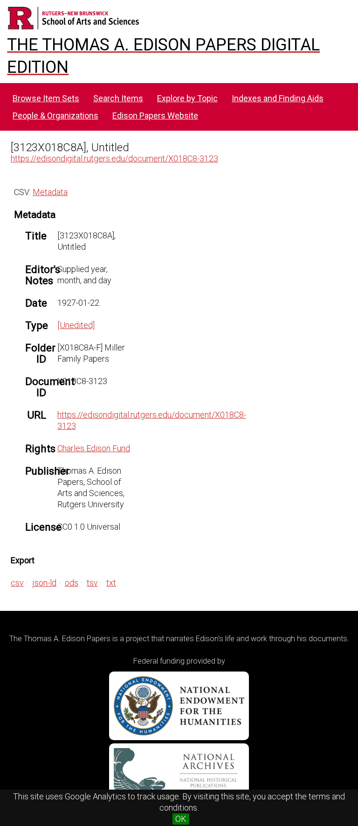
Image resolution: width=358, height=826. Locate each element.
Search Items (118, 98)
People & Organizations (55, 115)
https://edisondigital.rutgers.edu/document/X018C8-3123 (114, 158)
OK (180, 819)
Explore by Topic (187, 98)
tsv (92, 583)
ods (71, 583)
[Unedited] (76, 325)
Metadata (50, 192)
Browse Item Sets (46, 98)
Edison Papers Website (155, 115)
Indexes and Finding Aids (278, 98)
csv (17, 583)
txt (111, 583)
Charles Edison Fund (93, 448)
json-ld (44, 583)
